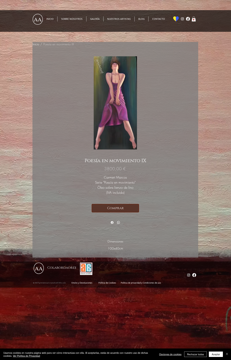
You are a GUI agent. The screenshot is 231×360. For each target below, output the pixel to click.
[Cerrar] (227, 354)
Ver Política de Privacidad (26, 355)
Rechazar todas (195, 354)
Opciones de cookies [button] (170, 354)
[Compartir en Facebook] (112, 222)
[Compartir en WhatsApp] (119, 222)
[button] (194, 18)
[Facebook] (188, 19)
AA (38, 19)
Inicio (35, 44)
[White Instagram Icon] (182, 19)
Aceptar (216, 354)
